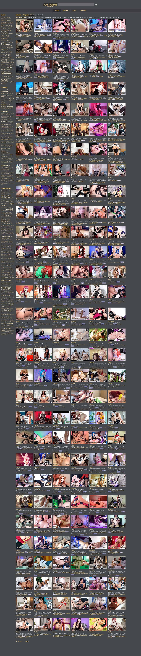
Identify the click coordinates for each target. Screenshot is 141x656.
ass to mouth (116, 76)
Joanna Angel (8, 257)
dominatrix (82, 635)
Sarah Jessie (7, 306)
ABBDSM (3, 19)
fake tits (3, 130)
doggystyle (4, 126)
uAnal (12, 69)
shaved (8, 172)
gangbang (9, 134)
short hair (120, 594)
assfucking (9, 95)
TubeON (3, 69)
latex (98, 17)
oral (7, 161)
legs (10, 146)
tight (5, 180)
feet (12, 130)
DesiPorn (11, 27)
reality (11, 168)
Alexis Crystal (6, 195)
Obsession (8, 292)
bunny (44, 98)
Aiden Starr (8, 192)
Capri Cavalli (4, 228)
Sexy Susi (8, 313)
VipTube (3, 74)
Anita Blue (4, 210)
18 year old (3, 90)
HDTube (10, 38)
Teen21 (3, 68)
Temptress (9, 325)
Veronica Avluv (5, 331)
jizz (2, 145)
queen (57, 283)
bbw (13, 97)
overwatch (59, 17)
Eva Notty (3, 244)
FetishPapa (4, 32)
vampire (65, 224)
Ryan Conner (4, 303)
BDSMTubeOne (5, 23)
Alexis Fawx (5, 197)
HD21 (7, 37)
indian (12, 142)
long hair (8, 150)
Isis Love (9, 248)
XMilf (2, 78)
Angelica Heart (9, 205)
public (2, 167)
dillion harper (46, 448)
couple (7, 116)
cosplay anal (48, 17)
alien (83, 572)
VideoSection (6, 73)
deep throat (80, 77)
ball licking (57, 512)
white (10, 183)
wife (13, 183)
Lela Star (7, 271)
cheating (3, 113)
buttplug (67, 242)
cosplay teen (66, 17)
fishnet (98, 58)
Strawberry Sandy (8, 320)
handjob (9, 137)
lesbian (3, 148)
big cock (59, 79)
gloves (23, 35)
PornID (3, 59)
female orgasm (4, 131)
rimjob (11, 169)
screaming (3, 172)
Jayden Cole (9, 251)
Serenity (3, 313)
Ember (11, 241)
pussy (7, 168)
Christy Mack (4, 235)
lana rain (54, 17)
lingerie (3, 150)
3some (9, 90)
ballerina (75, 323)
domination (11, 126)
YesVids (3, 83)
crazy (57, 58)
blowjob (10, 107)
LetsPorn (3, 48)
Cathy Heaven (10, 229)
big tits (4, 105)
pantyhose (76, 121)
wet (7, 183)
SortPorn (10, 66)
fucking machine (62, 120)
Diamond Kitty (9, 239)
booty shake (120, 531)
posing (54, 224)
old (5, 161)
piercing (8, 164)
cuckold (9, 117)
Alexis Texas (8, 198)
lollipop (84, 512)
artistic (77, 447)
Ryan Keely (11, 303)
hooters (12, 141)
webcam (3, 183)
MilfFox (10, 52)
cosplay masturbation (114, 17)
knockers (3, 146)
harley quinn (41, 17)
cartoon (42, 224)
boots (66, 79)
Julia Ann (11, 258)
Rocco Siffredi (8, 301)
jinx (103, 449)
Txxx (8, 69)
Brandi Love (5, 222)
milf (11, 155)
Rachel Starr (8, 297)
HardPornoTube (5, 35)
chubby (7, 113)
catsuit (46, 347)
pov (9, 166)
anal (2, 94)
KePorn (3, 46)
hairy (5, 137)
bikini (60, 613)
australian (117, 365)
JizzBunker (5, 44)
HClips (3, 37)
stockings (10, 175)
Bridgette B (8, 223)
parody (94, 17)
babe (3, 97)
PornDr (7, 56)
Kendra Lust (10, 264)
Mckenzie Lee (4, 278)
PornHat (9, 57)
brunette (4, 111)
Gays (74, 10)
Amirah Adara (9, 201)
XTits (9, 78)
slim (45, 243)
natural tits (8, 158)
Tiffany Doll (3, 326)
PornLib (12, 59)
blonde (3, 107)
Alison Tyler (4, 200)
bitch (100, 243)
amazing (94, 243)
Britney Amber (5, 225)
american (10, 92)
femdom (10, 131)
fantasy (7, 130)
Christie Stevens (9, 233)
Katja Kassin (8, 262)
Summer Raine (4, 321)
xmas (25, 367)
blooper (117, 140)
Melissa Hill (6, 280)
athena (22, 493)
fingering (8, 133)
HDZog (3, 40)
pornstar (4, 166)
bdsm (2, 99)
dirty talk (44, 182)
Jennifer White (6, 254)
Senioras (4, 62)
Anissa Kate (9, 209)
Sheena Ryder (5, 317)
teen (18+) (9, 178)
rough (7, 170)
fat (9, 130)
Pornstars (65, 10)
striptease (3, 176)
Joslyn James (4, 258)
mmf (27, 407)
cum (2, 119)
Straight (57, 10)
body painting (82, 448)
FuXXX (10, 33)
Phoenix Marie (5, 295)
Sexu (7, 64)
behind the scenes (112, 140)
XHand (11, 76)
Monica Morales (5, 284)
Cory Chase (5, 237)
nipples (7, 159)
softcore (11, 173)
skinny (12, 172)
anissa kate (94, 346)
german (3, 136)
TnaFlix (9, 68)
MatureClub (4, 49)
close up (12, 113)
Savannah (7, 310)
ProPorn (10, 61)
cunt (2, 123)
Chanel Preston (6, 231)
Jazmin (12, 252)
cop (56, 553)
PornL (7, 59)
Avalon (8, 218)
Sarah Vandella (5, 308)
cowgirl (11, 116)
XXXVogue (4, 82)
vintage (9, 181)
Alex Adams (8, 193)
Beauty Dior (5, 220)
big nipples (73, 448)
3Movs (8, 17)
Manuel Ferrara (8, 277)
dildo (9, 124)
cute (8, 122)
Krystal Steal (4, 269)
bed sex (22, 100)
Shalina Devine (6, 314)
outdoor (6, 162)
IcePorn (10, 42)
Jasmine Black (5, 249)
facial (12, 129)
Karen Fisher (8, 261)
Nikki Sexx (6, 291)
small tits (6, 173)
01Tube (3, 17)
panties (10, 162)
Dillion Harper (4, 241)
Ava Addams (8, 217)
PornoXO (4, 61)
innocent (48, 141)
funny (5, 134)
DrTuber (3, 28)
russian (11, 170)
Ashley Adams (5, 213)
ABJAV (9, 19)
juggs (4, 145)
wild (2, 184)
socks (44, 512)
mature (3, 155)
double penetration (6, 127)
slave (39, 325)
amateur (4, 92)
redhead (3, 169)
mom (2, 158)
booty (7, 108)
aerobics (57, 119)
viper (113, 223)
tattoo (3, 178)
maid (20, 36)
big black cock (5, 101)
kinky (8, 145)
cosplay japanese (32, 17)
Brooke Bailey (9, 226)
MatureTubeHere (6, 51)
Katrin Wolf (3, 264)
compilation (7, 114)
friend (2, 134)
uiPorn (3, 71)
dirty (120, 344)
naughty (3, 159)
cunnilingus (10, 121)
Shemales (83, 10)
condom (19, 223)
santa (20, 367)
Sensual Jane (9, 311)
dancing (23, 407)
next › (27, 641)
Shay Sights (7, 316)
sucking (9, 176)
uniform (63, 472)
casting (10, 111)
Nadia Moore (6, 288)
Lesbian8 (9, 46)
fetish (2, 133)
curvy (5, 122)
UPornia (7, 71)
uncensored (4, 181)
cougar (3, 116)
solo (2, 175)
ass (10, 93)
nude (10, 159)
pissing (12, 164)
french (12, 133)
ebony (2, 129)
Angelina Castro (5, 207)
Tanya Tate (3, 325)
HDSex (4, 39)
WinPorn (6, 76)
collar (101, 470)
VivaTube (9, 75)
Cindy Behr (10, 235)
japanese (9, 144)
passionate (3, 164)
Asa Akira (8, 212)
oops (43, 243)
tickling (66, 452)
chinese (45, 35)
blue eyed (49, 159)
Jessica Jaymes (5, 255)
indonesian (18, 553)
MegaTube (4, 52)
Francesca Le (9, 244)
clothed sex (36, 160)
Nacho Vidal (9, 286)
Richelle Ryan (5, 300)
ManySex (10, 48)
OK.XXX (8, 54)
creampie (4, 117)
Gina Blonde (5, 246)
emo (90, 17)
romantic (3, 170)
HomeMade (4, 42)
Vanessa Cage (10, 330)
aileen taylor (113, 552)
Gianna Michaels (9, 245)
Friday (2, 245)
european (7, 129)
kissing (11, 145)
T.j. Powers (8, 323)
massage (3, 151)
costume (86, 17)
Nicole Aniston (5, 290)
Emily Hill (3, 242)
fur (48, 634)
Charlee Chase (4, 232)
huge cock (40, 449)
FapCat (8, 30)
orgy (2, 162)
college (2, 114)
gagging (24, 327)
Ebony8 (8, 28)
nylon (23, 36)
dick (6, 124)
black (8, 105)
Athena (6, 215)
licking (8, 148)
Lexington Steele (5, 272)
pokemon (72, 17)
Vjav (2, 76)
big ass (11, 99)
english (66, 263)
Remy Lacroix (7, 298)
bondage (3, 108)
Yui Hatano (3, 334)
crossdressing (37, 58)
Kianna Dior (4, 265)
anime (77, 17)
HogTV (8, 40)
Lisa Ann (7, 274)
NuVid (3, 54)
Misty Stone (8, 283)
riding (7, 169)
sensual (62, 452)
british (5, 109)
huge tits (3, 142)
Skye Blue (6, 318)
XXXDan (4, 80)
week (41, 15)
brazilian (42, 615)
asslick (98, 35)
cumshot (4, 121)
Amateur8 (4, 22)
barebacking (8, 97)
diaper (54, 532)
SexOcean (10, 62)
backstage (116, 139)
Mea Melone (11, 278)
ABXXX (8, 20)
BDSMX (12, 23)
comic (45, 490)
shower (94, 409)
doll (104, 491)
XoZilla (6, 78)
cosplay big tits (104, 17)
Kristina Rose (8, 267)
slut (2, 173)
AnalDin (10, 22)
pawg (61, 243)
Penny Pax (8, 294)
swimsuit (60, 614)
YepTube (11, 82)
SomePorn (4, 66)
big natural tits (8, 102)
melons (7, 155)
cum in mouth (7, 119)
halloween (110, 449)
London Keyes (5, 275)
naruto (81, 17)
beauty (6, 99)
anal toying (45, 76)
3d (55, 159)
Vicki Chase (9, 333)
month (36, 15)
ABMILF (3, 20)
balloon (120, 139)
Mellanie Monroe (5, 282)
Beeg (2, 25)
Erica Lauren (10, 242)
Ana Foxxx (4, 203)
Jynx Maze (3, 260)
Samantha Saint (5, 305)
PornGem (3, 57)
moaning (11, 156)
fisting (105, 35)
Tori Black (9, 326)
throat (2, 180)
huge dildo (43, 141)
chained (78, 263)
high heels (114, 244)
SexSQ (3, 64)
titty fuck (9, 180)
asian (6, 93)
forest (103, 347)
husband (8, 142)
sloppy (19, 449)
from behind (97, 428)
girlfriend (7, 136)
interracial (4, 144)
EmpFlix (3, 30)
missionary (4, 156)
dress (98, 533)
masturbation (5, 153)
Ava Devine (3, 218)
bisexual (74, 534)
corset (58, 80)
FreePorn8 (4, 33)
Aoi (8, 210)
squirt (5, 175)
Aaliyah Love (4, 191)
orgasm (11, 161)
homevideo (7, 141)
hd (10, 139)
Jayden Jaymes (5, 252)
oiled (2, 161)
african (80, 572)
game (72, 388)
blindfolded (46, 346)
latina (7, 147)
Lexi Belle (11, 271)
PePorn (3, 56)
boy (124, 365)
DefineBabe (4, 27)
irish (81, 427)
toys (12, 180)
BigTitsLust (8, 25)
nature (12, 158)
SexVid (11, 64)
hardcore (4, 139)
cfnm (26, 614)
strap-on (109, 595)
